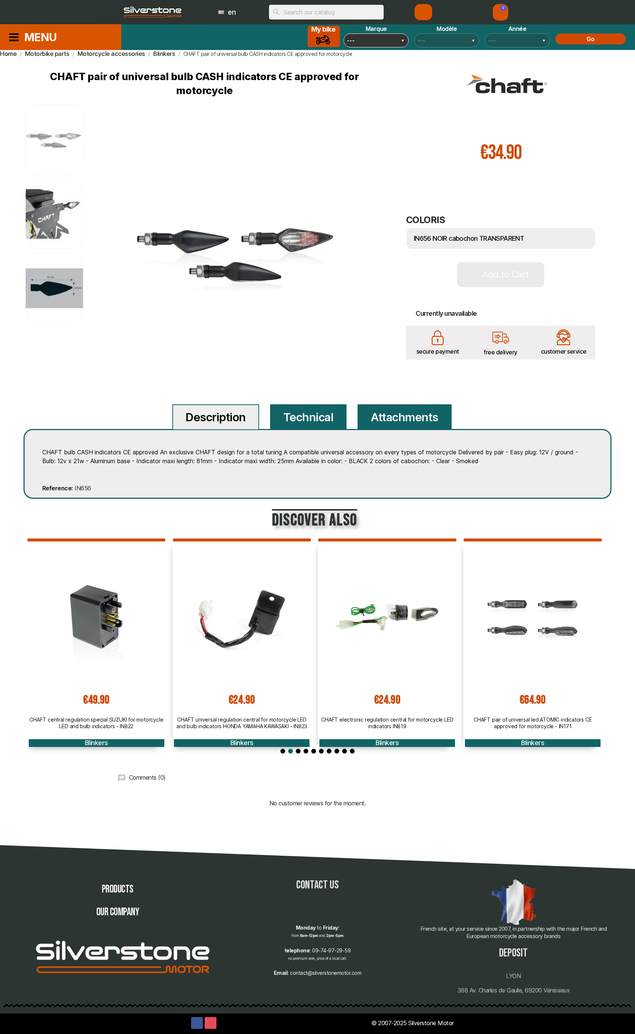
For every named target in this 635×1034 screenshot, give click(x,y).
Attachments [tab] (404, 417)
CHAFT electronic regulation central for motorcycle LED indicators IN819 (387, 722)
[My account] (424, 12)
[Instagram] (210, 1023)
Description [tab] (216, 417)
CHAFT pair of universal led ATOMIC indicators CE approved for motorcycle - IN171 (533, 722)
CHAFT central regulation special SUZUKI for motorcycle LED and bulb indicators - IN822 (96, 722)
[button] (500, 12)
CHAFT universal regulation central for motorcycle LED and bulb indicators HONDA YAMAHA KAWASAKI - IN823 (241, 722)
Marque (376, 28)
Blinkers (96, 743)
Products (117, 889)
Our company (117, 912)
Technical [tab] (308, 417)
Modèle (447, 28)
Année (517, 28)
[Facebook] (197, 1023)
